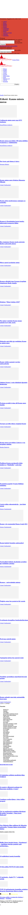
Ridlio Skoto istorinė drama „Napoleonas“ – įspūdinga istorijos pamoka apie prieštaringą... (13, 844)
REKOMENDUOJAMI (6, 764)
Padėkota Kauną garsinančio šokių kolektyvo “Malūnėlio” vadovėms (11, 464)
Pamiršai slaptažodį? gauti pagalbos (8, 46)
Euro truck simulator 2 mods (10, 723)
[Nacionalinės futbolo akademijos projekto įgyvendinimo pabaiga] (9, 558)
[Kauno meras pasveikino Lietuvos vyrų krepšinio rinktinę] (9, 439)
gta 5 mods (5, 737)
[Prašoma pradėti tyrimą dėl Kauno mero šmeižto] (9, 400)
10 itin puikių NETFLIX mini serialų (12, 867)
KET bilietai (6, 744)
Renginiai (5, 81)
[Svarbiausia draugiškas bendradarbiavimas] (9, 617)
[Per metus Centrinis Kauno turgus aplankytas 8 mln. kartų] (9, 317)
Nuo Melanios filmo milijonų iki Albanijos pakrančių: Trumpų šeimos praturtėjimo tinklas (13, 827)
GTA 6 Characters (7, 739)
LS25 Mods (6, 747)
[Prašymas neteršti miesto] (9, 636)
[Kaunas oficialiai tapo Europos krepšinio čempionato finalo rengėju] (9, 278)
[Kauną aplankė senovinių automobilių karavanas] (9, 694)
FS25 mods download (8, 736)
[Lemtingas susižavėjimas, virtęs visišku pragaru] (4, 796)
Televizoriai (6, 758)
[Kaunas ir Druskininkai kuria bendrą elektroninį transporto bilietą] (9, 218)
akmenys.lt (5, 709)
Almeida (5, 711)
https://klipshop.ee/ (7, 742)
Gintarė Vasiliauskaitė (5, 185)
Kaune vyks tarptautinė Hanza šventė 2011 (13, 524)
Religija (5, 25)
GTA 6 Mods (6, 740)
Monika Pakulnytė (4, 447)
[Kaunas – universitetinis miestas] (9, 579)
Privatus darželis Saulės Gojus (10, 756)
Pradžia (2, 95)
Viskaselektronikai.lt (8, 761)
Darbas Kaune (6, 718)
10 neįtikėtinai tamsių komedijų (10, 856)
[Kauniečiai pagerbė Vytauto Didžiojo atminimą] (9, 480)
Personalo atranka (7, 753)
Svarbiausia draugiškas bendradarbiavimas (14, 620)
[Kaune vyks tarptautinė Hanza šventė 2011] (11, 521)
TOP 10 (5, 80)
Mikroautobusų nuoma (8, 750)
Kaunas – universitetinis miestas (10, 582)
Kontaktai (8, 898)
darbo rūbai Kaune (7, 719)
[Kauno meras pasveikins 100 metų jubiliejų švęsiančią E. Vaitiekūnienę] (9, 137)
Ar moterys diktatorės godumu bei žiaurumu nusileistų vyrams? (11, 788)
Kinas (4, 77)
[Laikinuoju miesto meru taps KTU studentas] (8, 117)
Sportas (5, 27)
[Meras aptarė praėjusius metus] (9, 259)
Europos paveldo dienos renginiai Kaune (13, 424)
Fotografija (5, 35)
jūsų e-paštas (17, 50)
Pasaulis (5, 74)
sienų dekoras (6, 757)
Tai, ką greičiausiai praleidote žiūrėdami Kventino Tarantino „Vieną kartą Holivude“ (13, 813)
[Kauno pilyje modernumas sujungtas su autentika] (9, 197)
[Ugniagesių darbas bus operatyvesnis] (9, 654)
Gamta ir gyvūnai (7, 32)
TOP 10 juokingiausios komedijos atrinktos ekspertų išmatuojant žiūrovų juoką (14, 890)
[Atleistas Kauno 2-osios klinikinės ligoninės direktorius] (9, 379)
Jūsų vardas (17, 41)
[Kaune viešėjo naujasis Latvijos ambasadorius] (9, 359)
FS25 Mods (6, 733)
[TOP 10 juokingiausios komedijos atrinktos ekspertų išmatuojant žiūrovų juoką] (4, 886)
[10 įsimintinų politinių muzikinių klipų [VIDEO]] (4, 772)
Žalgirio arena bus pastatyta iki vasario (12, 601)
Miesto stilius (6, 76)
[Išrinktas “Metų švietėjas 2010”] (9, 299)
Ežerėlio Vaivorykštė (8, 725)
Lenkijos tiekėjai (7, 746)
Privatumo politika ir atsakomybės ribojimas (11, 897)
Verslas (5, 73)
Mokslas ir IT (6, 78)
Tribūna (5, 71)
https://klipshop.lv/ (7, 743)
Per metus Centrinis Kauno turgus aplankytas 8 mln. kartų (11, 321)
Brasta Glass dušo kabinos (9, 715)
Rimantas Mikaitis (4, 164)
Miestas (5, 69)
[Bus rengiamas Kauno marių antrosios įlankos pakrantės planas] (9, 239)
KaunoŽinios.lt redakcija (6, 125)
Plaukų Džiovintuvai (8, 754)
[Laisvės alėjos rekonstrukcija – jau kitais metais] (9, 501)
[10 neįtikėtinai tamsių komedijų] (4, 853)
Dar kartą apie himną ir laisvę (9, 161)
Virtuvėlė (5, 34)
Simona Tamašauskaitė (5, 509)
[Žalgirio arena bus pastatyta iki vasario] (9, 598)
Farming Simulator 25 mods (10, 726)
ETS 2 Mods (6, 720)
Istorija (4, 31)
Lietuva (5, 21)
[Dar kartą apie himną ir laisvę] (9, 158)
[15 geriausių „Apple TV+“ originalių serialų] (4, 874)
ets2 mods (5, 722)
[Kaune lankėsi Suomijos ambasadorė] (9, 540)
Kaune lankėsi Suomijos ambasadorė (12, 543)
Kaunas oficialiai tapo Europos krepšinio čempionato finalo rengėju (13, 282)
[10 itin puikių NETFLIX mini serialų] (4, 863)
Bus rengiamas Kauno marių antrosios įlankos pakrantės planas (12, 242)
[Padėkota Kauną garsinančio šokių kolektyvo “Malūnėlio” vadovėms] (9, 460)
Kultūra (5, 70)
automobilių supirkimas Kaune (10, 713)
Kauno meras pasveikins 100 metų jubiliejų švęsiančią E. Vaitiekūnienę (14, 141)
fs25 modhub (6, 732)
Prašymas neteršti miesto (8, 639)
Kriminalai (5, 30)
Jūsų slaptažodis (18, 42)
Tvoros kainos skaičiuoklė (9, 760)
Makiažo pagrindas (7, 749)
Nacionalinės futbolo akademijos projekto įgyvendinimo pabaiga (13, 562)
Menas (4, 23)
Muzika (5, 24)
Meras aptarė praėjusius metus (10, 262)
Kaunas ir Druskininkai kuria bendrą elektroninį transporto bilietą (12, 222)
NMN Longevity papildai (9, 751)
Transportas (6, 28)
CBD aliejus (6, 716)
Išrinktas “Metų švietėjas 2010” (10, 302)
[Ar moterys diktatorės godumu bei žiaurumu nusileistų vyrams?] (4, 784)
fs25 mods (5, 735)
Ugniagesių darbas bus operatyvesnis (12, 658)
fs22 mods (5, 730)
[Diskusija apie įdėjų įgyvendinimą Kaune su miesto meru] (9, 338)
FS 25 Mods (6, 729)
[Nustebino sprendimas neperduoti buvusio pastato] (9, 673)
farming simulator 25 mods (9, 727)
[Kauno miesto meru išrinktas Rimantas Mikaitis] (9, 177)
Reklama (2, 898)
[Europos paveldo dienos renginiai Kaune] (9, 420)
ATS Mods (5, 712)
